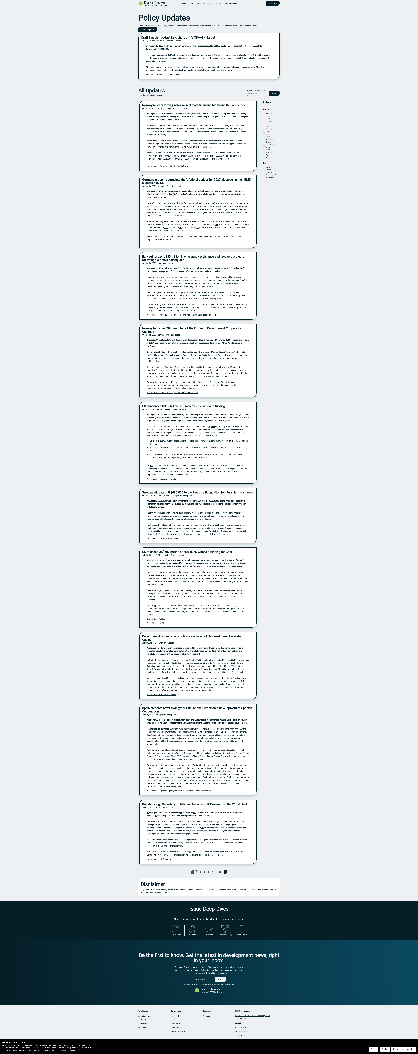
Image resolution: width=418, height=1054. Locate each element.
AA (198, 212)
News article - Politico (156, 619)
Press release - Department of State (162, 479)
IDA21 (196, 227)
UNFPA (244, 221)
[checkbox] (264, 113)
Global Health (270, 177)
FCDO (233, 666)
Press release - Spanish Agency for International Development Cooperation (179, 791)
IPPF (178, 224)
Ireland (268, 131)
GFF (216, 224)
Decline (385, 1049)
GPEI (208, 221)
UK (159, 648)
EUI (267, 124)
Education (269, 172)
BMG (222, 209)
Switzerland (270, 152)
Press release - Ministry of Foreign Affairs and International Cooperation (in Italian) (182, 315)
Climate (268, 170)
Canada (268, 118)
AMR (168, 516)
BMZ (157, 194)
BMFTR (150, 209)
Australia (269, 113)
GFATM (167, 227)
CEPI (181, 227)
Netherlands (270, 139)
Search (274, 93)
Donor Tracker (154, 2)
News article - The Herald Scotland (161, 694)
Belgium (268, 116)
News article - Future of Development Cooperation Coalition (172, 392)
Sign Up (220, 979)
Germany (269, 129)
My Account (273, 3)
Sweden (268, 150)
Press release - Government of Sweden (164, 538)
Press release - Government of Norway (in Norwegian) (170, 166)
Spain (268, 147)
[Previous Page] (192, 872)
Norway (268, 142)
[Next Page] (225, 872)
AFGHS (214, 426)
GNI (186, 55)
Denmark (269, 121)
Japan (268, 137)
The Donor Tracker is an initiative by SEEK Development (252, 1017)
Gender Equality (271, 175)
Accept (373, 1049)
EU (220, 534)
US (167, 414)
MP (223, 660)
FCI (202, 432)
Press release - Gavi (155, 623)
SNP (172, 690)
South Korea (270, 144)
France (268, 126)
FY (215, 572)
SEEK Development (160, 5)
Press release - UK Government (160, 859)
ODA (261, 55)
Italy (267, 134)
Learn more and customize (403, 1049)
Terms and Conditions (227, 984)
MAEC (155, 720)
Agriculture (269, 167)
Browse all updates (147, 30)
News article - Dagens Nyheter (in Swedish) (164, 74)
